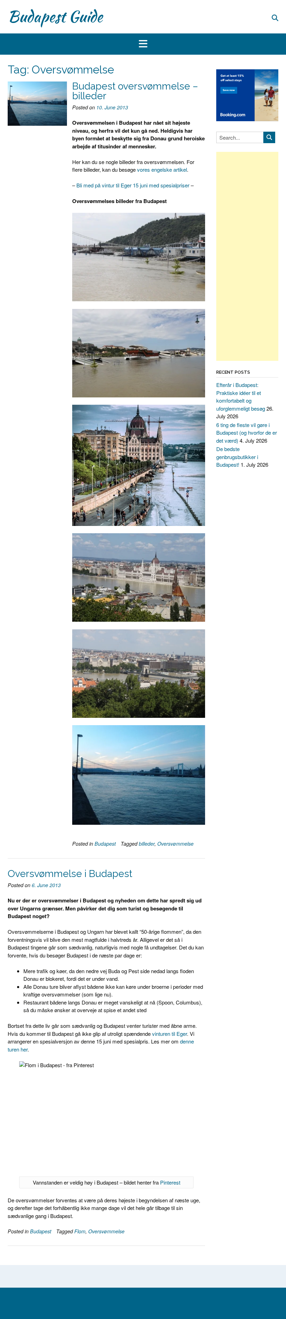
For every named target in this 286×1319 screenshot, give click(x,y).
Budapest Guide (55, 16)
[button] (143, 44)
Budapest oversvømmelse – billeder (135, 91)
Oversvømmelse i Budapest (70, 873)
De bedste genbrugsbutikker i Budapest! (237, 456)
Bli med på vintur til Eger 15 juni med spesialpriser (132, 185)
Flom (79, 1231)
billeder (147, 843)
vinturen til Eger (169, 1033)
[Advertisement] (247, 256)
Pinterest (170, 1182)
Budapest (105, 843)
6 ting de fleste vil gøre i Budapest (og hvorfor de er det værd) (246, 432)
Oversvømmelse (175, 843)
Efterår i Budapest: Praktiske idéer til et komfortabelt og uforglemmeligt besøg (240, 396)
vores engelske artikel (162, 169)
